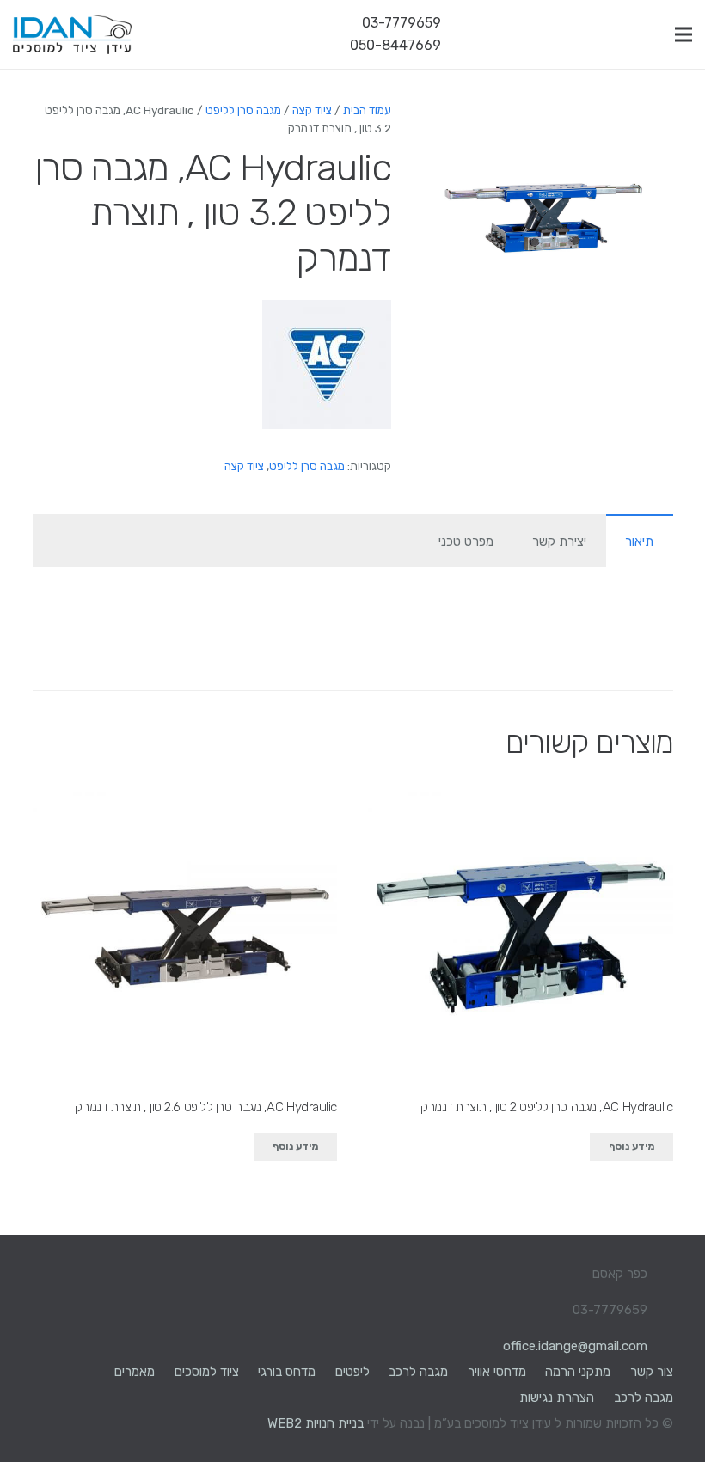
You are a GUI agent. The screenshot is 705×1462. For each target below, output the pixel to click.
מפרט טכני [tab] (466, 541)
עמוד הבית (367, 110)
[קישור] (72, 34)
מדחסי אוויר (497, 1371)
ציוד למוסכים (207, 1371)
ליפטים (352, 1371)
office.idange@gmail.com (575, 1346)
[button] (455, 127)
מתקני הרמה (577, 1371)
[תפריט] (683, 34)
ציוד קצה (312, 110)
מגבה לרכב (418, 1371)
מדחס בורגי (287, 1371)
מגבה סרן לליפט (243, 110)
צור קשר (651, 1371)
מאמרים (134, 1371)
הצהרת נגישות (556, 1397)
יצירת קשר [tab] (559, 541)
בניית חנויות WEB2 (315, 1423)
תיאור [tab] (639, 541)
